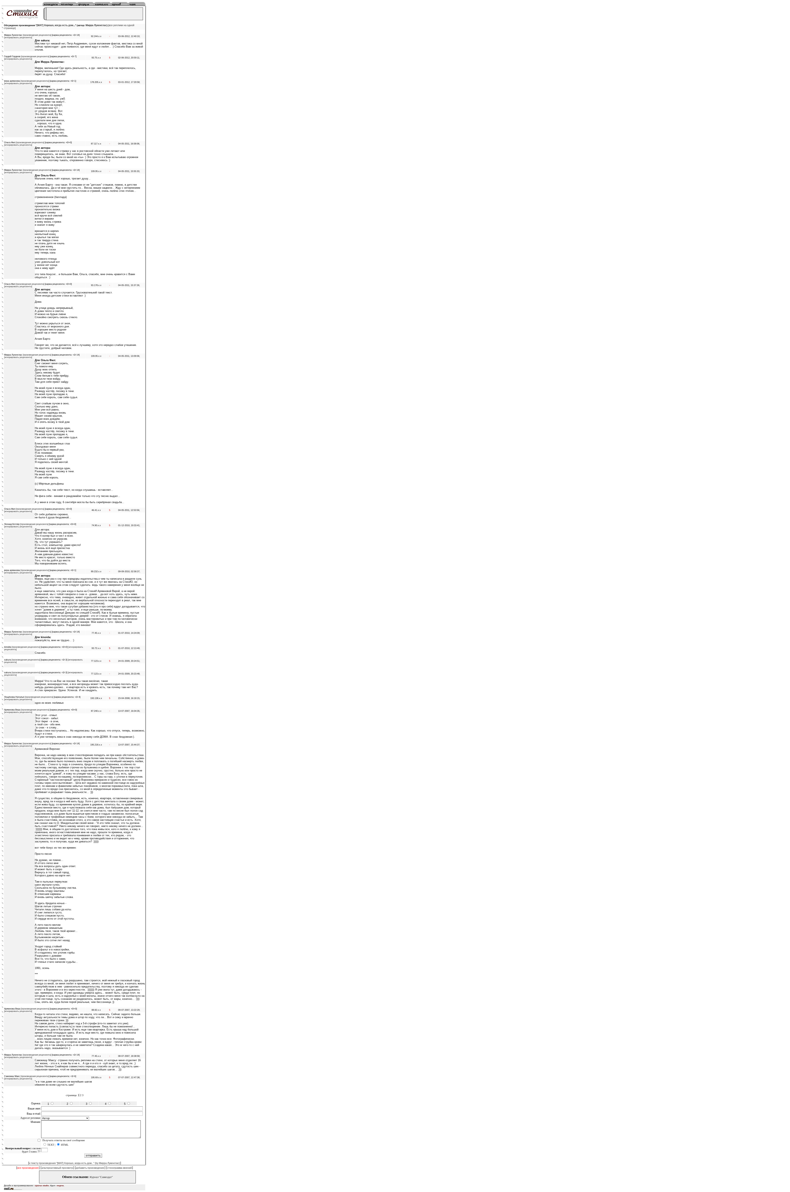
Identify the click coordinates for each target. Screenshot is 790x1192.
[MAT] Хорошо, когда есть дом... (56, 25)
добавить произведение (90, 1167)
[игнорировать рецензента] (18, 37)
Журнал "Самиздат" (101, 1177)
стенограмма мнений (119, 1167)
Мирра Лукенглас (96, 25)
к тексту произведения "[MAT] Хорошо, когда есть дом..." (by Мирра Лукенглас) (74, 1163)
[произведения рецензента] (37, 35)
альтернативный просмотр (57, 1167)
